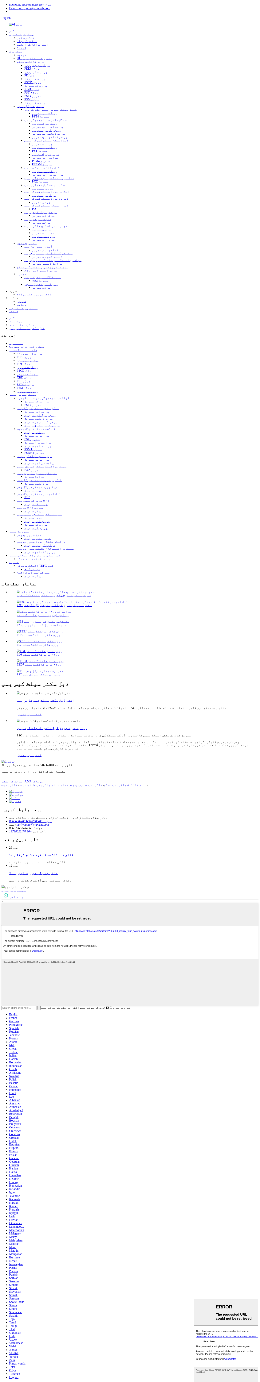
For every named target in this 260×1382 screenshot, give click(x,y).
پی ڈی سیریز (41, 287)
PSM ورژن (31, 99)
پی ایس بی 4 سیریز (45, 154)
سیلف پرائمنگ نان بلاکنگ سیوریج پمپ (52, 260)
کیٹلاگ (21, 48)
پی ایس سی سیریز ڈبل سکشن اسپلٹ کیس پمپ (52, 728)
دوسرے (21, 273)
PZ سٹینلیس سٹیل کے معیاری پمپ (41, 625)
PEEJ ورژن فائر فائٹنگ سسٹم (39, 634)
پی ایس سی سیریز (44, 171)
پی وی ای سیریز (43, 239)
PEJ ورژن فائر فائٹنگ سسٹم (38, 644)
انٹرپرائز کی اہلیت (33, 44)
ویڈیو (21, 304)
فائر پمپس (10, 784)
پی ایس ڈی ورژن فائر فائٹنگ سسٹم (43, 615)
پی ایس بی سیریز (44, 147)
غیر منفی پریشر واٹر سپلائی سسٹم (42, 267)
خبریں (21, 301)
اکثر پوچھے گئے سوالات (34, 294)
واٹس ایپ (17, 896)
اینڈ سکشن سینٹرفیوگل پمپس (46, 140)
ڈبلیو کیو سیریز (45, 249)
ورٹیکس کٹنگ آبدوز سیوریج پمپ (48, 253)
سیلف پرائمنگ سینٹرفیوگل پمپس (49, 178)
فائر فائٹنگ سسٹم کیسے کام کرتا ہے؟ (41, 855)
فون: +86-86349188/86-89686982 (30, 4)
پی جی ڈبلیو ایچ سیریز (49, 137)
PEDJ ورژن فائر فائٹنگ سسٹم (39, 664)
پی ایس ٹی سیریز (44, 113)
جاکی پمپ (95, 784)
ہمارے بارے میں (21, 34)
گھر (12, 31)
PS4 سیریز (39, 150)
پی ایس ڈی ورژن (36, 72)
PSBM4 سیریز (42, 164)
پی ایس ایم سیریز (45, 157)
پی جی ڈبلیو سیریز (46, 130)
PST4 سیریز (32, 96)
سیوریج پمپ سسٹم (74, 784)
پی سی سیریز (41, 202)
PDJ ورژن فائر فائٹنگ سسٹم (38, 654)
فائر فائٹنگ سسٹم (31, 61)
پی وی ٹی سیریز (43, 236)
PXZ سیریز (40, 181)
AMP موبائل (34, 781)
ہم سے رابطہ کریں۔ (23, 308)
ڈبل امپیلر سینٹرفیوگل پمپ (46, 205)
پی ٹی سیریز (41, 222)
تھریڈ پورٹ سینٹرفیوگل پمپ (46, 198)
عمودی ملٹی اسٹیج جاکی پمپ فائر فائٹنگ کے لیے (54, 595)
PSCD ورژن (32, 82)
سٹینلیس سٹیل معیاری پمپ (44, 184)
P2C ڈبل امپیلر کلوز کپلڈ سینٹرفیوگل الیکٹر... (54, 605)
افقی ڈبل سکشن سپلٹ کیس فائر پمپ (46, 700)
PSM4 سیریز (41, 161)
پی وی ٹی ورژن (35, 102)
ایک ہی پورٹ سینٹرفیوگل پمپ (46, 191)
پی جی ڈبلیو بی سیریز (48, 133)
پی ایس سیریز (42, 143)
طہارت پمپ (27, 784)
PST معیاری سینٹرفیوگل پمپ (39, 674)
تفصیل (21, 714)
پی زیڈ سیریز (42, 188)
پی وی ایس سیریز (44, 232)
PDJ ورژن (31, 75)
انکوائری (33, 714)
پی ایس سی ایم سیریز (48, 174)
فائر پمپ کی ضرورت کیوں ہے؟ (33, 873)
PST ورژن (31, 92)
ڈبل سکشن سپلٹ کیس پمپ (42, 167)
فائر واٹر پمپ (48, 784)
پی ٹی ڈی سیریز (43, 215)
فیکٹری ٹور (26, 37)
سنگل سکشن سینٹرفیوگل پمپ (45, 119)
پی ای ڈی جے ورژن (37, 65)
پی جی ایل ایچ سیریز (48, 126)
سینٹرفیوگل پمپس (30, 106)
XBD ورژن (31, 89)
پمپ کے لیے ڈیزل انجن (41, 284)
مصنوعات (15, 51)
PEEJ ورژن (31, 68)
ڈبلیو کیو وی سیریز (47, 256)
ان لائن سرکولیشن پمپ (40, 212)
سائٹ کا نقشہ (12, 781)
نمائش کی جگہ (27, 41)
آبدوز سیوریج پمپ (38, 246)
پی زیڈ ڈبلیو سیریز (47, 263)
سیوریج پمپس (27, 243)
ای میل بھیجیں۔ (14, 890)
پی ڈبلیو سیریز (44, 195)
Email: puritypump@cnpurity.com (29, 8)
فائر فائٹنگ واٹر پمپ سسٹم (125, 784)
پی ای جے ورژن (35, 78)
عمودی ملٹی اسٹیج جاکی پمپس (46, 226)
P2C (34, 208)
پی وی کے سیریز (36, 85)
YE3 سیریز (40, 280)
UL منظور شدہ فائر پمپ (34, 58)
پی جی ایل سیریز (44, 123)
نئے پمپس (24, 54)
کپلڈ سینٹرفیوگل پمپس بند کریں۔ (50, 109)
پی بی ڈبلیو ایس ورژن (41, 270)
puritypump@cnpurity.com (32, 824)
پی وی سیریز (41, 229)
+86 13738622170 (20, 831)
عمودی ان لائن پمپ (37, 219)
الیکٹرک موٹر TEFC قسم (42, 277)
